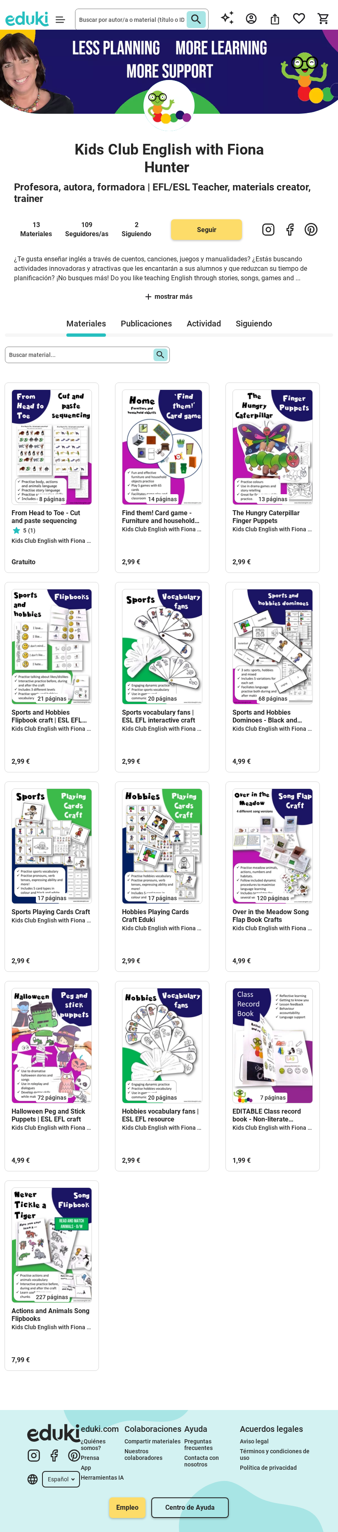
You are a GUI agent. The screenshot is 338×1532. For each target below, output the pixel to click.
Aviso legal (254, 1441)
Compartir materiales (152, 1441)
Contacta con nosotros (202, 1461)
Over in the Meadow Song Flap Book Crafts (270, 916)
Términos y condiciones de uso (275, 1454)
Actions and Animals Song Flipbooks (50, 1315)
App (86, 1467)
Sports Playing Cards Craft (51, 912)
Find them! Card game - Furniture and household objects (158, 517)
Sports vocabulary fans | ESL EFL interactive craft (158, 716)
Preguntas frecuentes (198, 1444)
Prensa (90, 1458)
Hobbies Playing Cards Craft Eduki (155, 916)
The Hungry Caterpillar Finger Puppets (266, 517)
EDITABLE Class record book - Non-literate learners (266, 1115)
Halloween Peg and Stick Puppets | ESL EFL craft (48, 1115)
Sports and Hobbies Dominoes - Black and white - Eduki (264, 716)
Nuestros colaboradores (143, 1454)
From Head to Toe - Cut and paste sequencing (46, 517)
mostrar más (173, 296)
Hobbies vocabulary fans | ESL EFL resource (160, 1115)
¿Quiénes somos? (94, 1444)
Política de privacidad (268, 1467)
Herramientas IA (102, 1477)
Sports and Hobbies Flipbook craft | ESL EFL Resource (47, 716)
